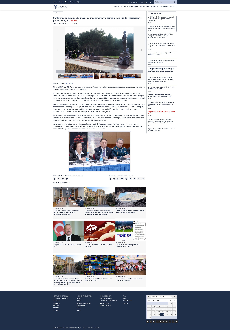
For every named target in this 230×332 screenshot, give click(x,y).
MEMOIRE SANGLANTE (84, 303)
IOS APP (125, 303)
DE (137, 2)
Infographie (81, 305)
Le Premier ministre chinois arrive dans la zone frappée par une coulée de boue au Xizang (161, 104)
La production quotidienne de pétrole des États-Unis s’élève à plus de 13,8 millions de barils (161, 45)
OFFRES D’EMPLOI (105, 305)
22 (171, 311)
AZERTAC (69, 83)
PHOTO (79, 310)
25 (154, 314)
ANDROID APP (127, 301)
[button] (99, 50)
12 (159, 309)
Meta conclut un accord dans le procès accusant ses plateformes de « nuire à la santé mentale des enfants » (160, 79)
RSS (124, 298)
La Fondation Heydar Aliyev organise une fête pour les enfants (129, 279)
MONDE (79, 301)
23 (175, 311)
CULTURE (149, 7)
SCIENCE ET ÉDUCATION (84, 296)
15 (171, 309)
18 (154, 311)
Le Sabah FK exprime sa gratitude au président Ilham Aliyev (128, 245)
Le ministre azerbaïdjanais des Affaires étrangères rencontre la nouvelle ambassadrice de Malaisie (66, 212)
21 (167, 311)
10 (150, 309)
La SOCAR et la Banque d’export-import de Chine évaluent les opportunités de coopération (161, 18)
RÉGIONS (56, 305)
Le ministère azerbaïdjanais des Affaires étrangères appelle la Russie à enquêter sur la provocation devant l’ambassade (99, 212)
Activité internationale (108, 301)
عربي (145, 2)
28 (167, 314)
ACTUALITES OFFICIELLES (122, 7)
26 (159, 314)
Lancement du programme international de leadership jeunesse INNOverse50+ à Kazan (161, 27)
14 (167, 309)
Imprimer (68, 24)
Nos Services (104, 303)
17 (150, 311)
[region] (162, 74)
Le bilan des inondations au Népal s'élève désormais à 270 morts (161, 88)
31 (150, 317)
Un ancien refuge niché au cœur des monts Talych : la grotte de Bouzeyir (130, 211)
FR (139, 2)
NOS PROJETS (163, 7)
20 (163, 311)
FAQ (124, 296)
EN (134, 2)
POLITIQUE (133, 7)
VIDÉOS (172, 7)
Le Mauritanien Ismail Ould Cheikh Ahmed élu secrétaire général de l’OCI (161, 61)
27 (163, 314)
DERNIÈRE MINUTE (156, 13)
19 (159, 311)
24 (150, 314)
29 (171, 314)
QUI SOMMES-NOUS (106, 298)
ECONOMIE (142, 7)
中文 (150, 2)
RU (131, 2)
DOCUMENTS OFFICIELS (60, 298)
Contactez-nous (105, 296)
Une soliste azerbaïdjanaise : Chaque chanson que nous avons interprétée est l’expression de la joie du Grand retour (160, 121)
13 (163, 309)
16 (175, 309)
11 (154, 309)
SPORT (79, 298)
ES (142, 2)
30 (175, 314)
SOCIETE (155, 7)
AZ (128, 2)
